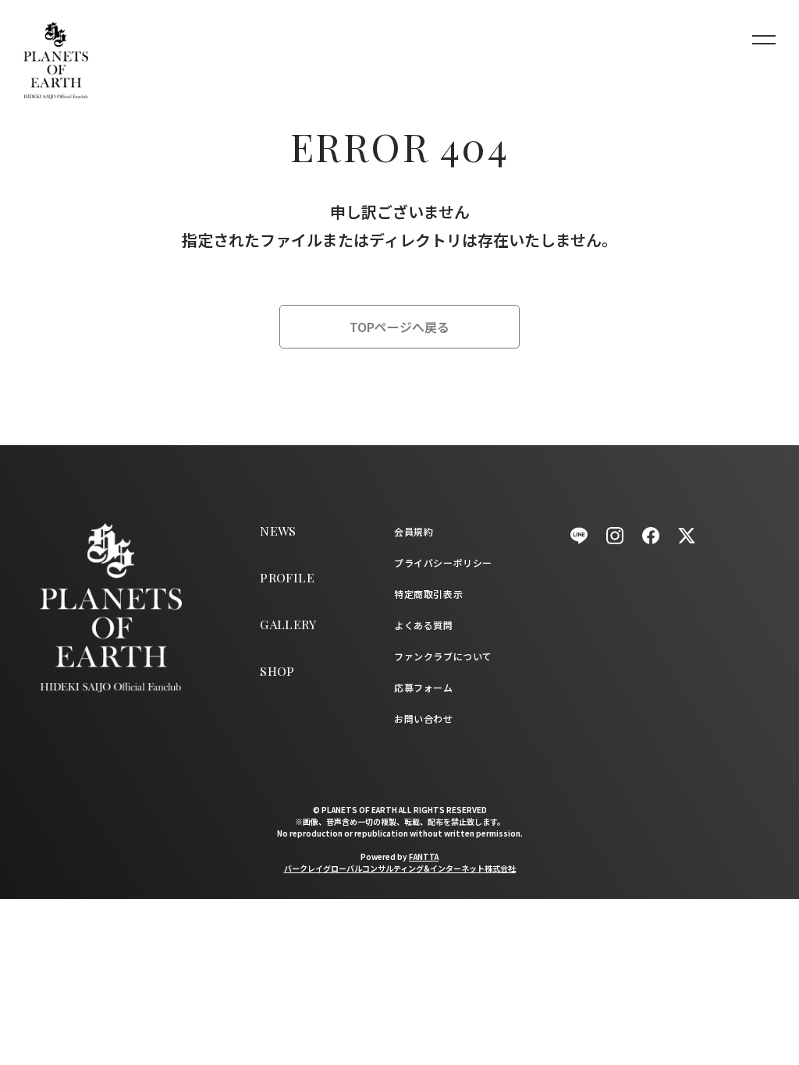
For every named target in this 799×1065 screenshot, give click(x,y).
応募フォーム (423, 687)
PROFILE (287, 577)
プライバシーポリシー (443, 562)
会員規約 (413, 531)
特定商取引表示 (428, 593)
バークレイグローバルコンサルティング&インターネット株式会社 (400, 868)
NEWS (278, 530)
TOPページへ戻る (399, 326)
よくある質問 (423, 625)
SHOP (277, 671)
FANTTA (424, 856)
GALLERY (288, 624)
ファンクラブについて (443, 656)
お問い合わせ (423, 718)
